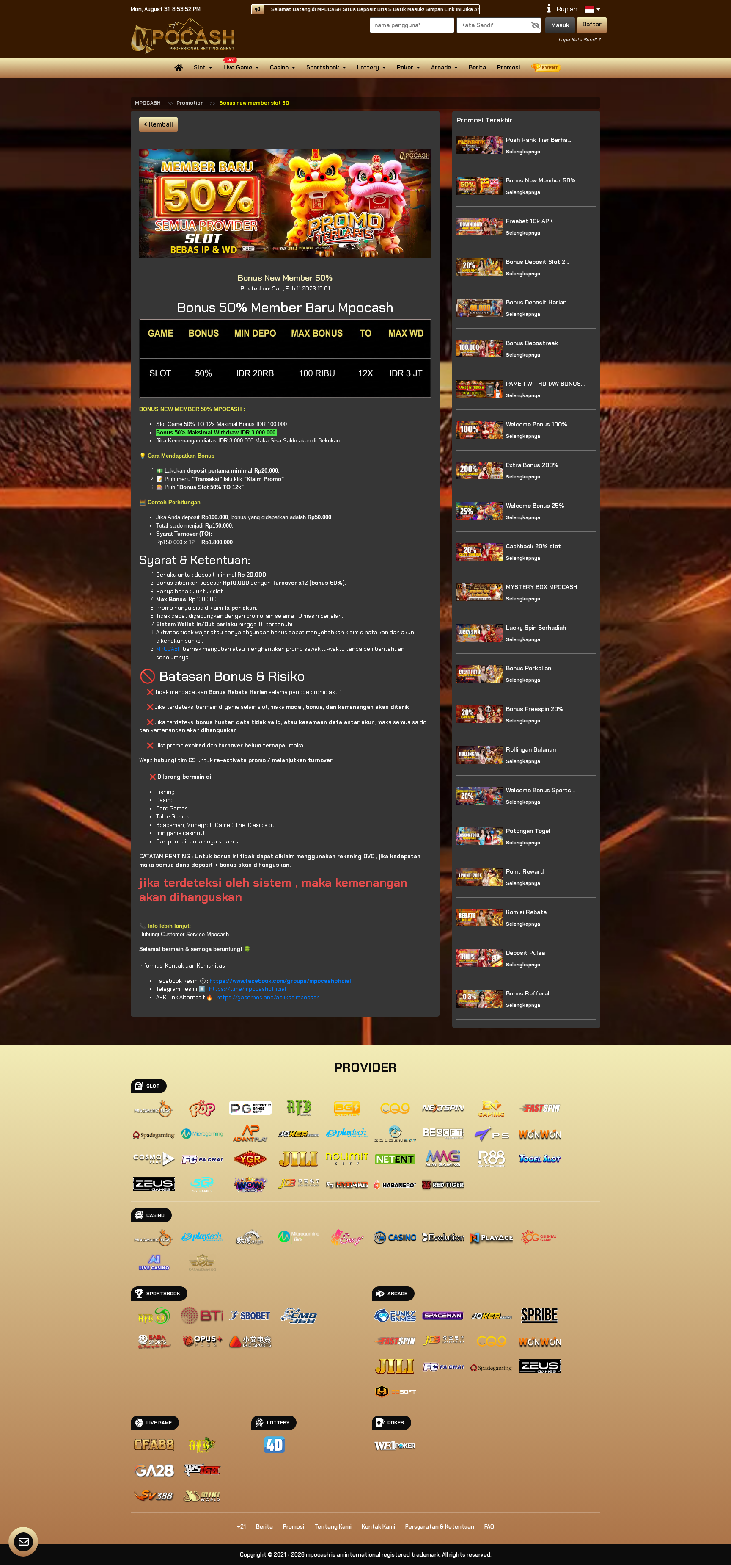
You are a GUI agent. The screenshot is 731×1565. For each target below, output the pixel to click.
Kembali (160, 124)
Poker (405, 67)
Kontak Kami (378, 1526)
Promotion (189, 103)
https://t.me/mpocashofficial (247, 989)
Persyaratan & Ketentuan (439, 1526)
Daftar (592, 24)
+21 (241, 1526)
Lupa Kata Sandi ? (579, 39)
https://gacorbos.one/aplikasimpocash (268, 997)
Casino (279, 67)
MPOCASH (148, 103)
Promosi (508, 67)
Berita (477, 67)
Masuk (560, 25)
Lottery (368, 67)
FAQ (489, 1526)
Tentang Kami (333, 1526)
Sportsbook (322, 67)
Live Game (237, 67)
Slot (200, 67)
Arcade (441, 67)
